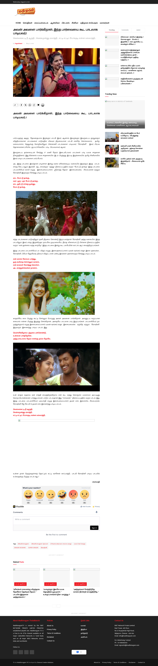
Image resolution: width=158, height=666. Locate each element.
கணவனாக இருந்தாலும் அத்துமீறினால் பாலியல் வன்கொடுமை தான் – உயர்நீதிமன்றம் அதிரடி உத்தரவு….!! (130, 55)
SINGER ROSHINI (20, 547)
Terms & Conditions (54, 633)
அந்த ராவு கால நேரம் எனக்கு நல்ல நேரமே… (32, 338)
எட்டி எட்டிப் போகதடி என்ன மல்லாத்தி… (29, 415)
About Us (50, 625)
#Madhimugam (23, 544)
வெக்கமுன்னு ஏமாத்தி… (23, 412)
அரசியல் (84, 637)
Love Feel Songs (79, 544)
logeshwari (18, 43)
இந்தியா (84, 629)
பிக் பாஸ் (66, 23)
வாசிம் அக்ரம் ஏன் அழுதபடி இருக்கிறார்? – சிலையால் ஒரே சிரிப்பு (132, 161)
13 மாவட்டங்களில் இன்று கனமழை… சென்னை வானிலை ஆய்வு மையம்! (123, 124)
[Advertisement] (103, 11)
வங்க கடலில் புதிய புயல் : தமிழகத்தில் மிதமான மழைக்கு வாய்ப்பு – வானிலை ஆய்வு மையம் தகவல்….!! (133, 69)
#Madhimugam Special (39, 544)
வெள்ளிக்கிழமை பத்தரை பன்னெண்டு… (30, 332)
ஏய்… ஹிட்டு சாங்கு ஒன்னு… (24, 184)
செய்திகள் (27, 23)
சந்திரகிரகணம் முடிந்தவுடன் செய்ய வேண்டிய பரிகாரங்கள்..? (132, 81)
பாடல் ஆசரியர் (20, 584)
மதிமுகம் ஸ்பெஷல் (89, 23)
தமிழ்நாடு (84, 633)
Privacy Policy (51, 629)
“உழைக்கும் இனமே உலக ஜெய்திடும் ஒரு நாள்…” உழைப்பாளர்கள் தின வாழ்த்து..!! (56, 592)
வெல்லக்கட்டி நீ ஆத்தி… (23, 409)
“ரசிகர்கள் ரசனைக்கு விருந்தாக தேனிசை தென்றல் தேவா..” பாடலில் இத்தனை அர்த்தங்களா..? (26, 593)
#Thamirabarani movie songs (61, 544)
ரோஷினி (44, 547)
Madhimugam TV (22, 662)
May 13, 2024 (30, 43)
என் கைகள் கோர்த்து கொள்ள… (26, 265)
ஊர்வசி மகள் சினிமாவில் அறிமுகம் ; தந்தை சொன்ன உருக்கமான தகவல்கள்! (132, 148)
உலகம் (83, 625)
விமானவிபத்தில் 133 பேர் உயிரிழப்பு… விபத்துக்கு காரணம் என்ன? (130, 135)
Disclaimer (50, 637)
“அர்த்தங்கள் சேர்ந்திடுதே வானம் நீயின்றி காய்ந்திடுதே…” (86, 590)
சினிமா (75, 23)
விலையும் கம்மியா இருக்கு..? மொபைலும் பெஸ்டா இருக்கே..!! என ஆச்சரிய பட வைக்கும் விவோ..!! (132, 41)
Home (18, 23)
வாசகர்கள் (104, 23)
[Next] (58, 606)
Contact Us (50, 640)
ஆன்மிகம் (55, 23)
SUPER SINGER (33, 547)
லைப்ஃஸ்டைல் (41, 23)
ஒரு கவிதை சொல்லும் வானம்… (26, 262)
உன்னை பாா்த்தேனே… (22, 335)
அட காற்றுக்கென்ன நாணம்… (25, 268)
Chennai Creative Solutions (45, 662)
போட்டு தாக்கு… (19, 187)
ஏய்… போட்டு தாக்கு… (21, 178)
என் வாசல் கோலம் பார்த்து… (24, 259)
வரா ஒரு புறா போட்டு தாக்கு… (26, 181)
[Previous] (54, 606)
